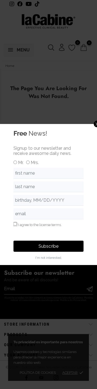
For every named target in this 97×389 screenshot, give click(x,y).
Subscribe (48, 246)
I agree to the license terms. (40, 225)
